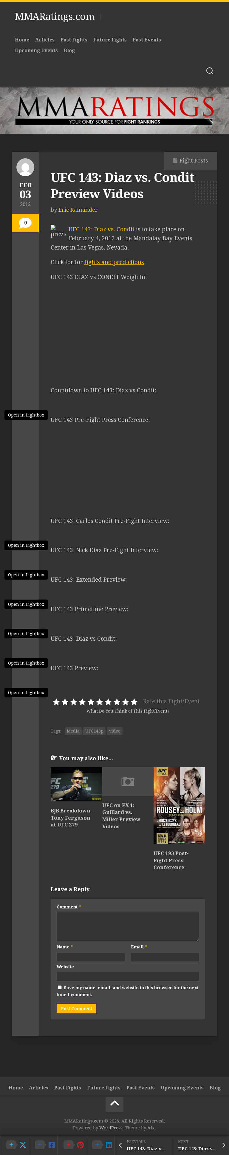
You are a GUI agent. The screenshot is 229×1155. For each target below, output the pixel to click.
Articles (45, 40)
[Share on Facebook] (43, 1145)
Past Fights (74, 40)
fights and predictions (114, 262)
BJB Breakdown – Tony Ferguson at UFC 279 (72, 818)
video (114, 731)
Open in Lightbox (26, 415)
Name (65, 947)
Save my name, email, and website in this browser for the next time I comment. (128, 991)
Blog (69, 50)
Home (22, 40)
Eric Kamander (78, 210)
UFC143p (94, 731)
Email (139, 947)
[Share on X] (14, 1145)
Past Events (147, 40)
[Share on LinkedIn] (100, 1145)
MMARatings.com (54, 16)
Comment (69, 907)
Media (73, 731)
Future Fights (110, 40)
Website (65, 966)
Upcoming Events (36, 50)
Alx (151, 1128)
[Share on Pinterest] (71, 1145)
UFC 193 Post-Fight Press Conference (171, 860)
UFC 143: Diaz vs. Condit (101, 229)
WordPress (111, 1128)
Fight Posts (194, 160)
